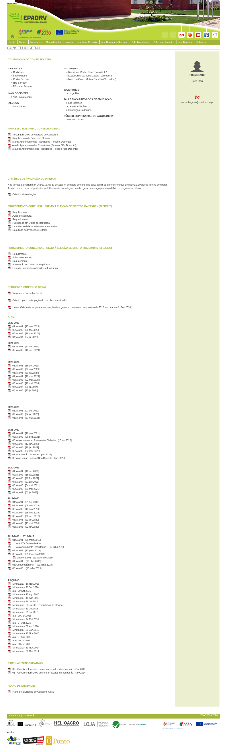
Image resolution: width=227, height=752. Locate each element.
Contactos (14, 715)
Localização (28, 715)
